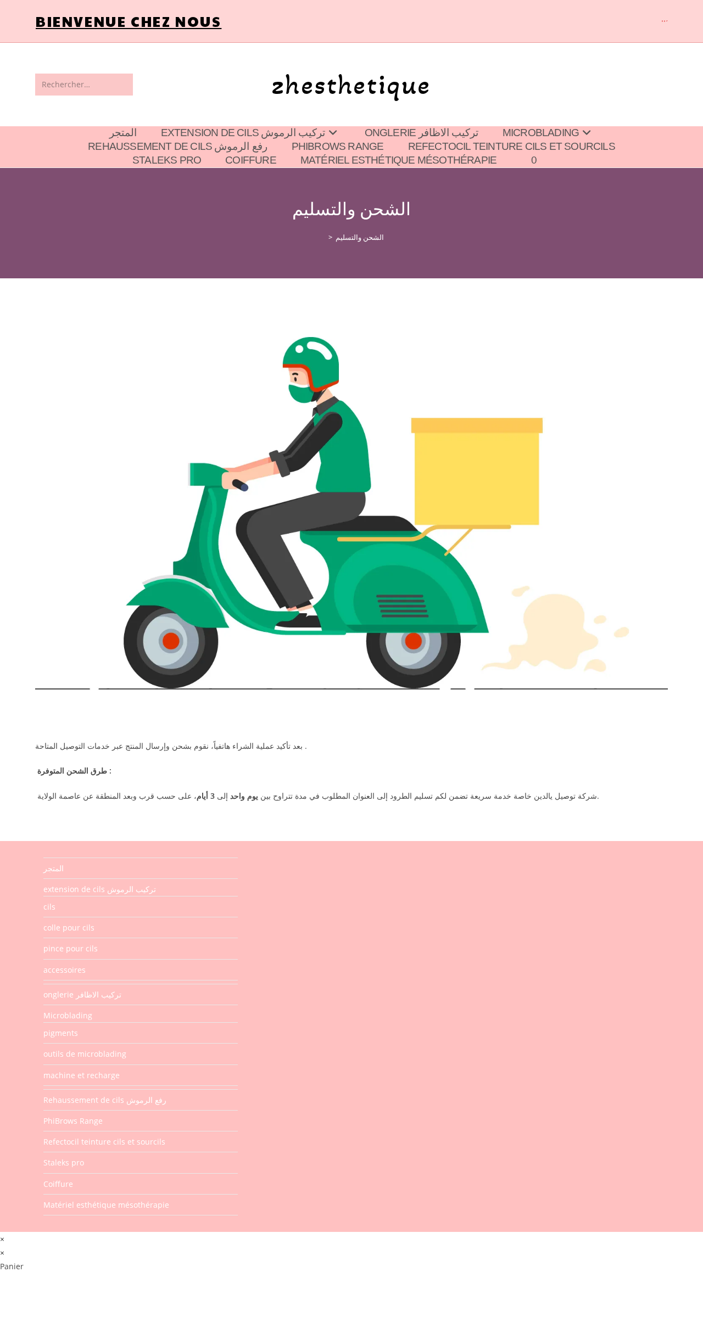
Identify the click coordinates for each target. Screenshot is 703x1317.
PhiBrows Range (73, 1121)
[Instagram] (664, 21)
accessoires (64, 970)
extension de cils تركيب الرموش (99, 889)
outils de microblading (84, 1054)
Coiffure (58, 1184)
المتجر (53, 868)
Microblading (67, 1015)
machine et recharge (81, 1075)
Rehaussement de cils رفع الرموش (104, 1100)
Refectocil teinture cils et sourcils (104, 1141)
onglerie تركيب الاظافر (82, 994)
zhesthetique (351, 84)
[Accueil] (322, 237)
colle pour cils (68, 927)
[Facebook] (662, 21)
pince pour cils (70, 948)
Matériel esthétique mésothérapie (106, 1205)
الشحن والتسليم (360, 237)
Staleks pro (63, 1162)
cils (49, 906)
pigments (60, 1033)
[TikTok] (666, 21)
